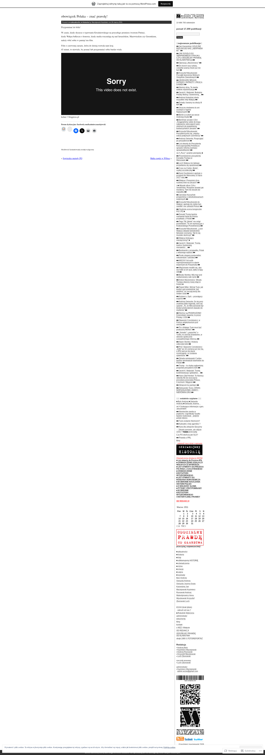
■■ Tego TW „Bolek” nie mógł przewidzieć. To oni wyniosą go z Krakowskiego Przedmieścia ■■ (190, 223)
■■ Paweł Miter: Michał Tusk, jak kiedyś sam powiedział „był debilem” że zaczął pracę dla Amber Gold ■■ (189, 290)
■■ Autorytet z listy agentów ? (188, 424)
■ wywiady (180, 575)
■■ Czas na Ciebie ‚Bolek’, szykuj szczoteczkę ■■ (187, 169)
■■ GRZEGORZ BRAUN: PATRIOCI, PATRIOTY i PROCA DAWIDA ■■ (189, 82)
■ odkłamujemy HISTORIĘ (187, 560)
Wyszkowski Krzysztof (185, 598)
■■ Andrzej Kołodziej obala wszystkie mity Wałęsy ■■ (187, 98)
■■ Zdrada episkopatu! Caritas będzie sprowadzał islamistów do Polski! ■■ (190, 360)
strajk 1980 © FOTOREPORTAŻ (189, 638)
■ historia (85, 22)
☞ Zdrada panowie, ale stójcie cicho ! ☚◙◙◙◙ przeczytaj (189, 431)
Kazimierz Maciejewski (186, 650)
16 (187, 519)
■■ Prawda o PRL (183, 438)
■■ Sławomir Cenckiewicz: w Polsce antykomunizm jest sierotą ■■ (188, 322)
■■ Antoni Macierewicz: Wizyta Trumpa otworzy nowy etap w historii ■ (189, 282)
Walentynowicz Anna (185, 595)
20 (203, 519)
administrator (181, 616)
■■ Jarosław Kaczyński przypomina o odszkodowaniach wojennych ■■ (189, 197)
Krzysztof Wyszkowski (186, 654)
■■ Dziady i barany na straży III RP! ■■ (189, 103)
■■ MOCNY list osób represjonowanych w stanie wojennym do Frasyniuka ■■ (188, 262)
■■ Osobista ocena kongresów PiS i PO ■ (189, 210)
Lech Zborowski (184, 656)
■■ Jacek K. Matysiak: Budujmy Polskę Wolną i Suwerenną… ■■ (189, 93)
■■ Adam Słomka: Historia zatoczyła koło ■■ (187, 343)
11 (196, 516)
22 (183, 521)
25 (196, 521)
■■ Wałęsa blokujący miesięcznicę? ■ (185, 239)
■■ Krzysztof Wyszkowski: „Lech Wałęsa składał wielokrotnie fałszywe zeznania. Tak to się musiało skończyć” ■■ (189, 232)
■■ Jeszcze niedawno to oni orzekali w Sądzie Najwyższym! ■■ (188, 110)
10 (192, 516)
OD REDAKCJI (182, 630)
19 (199, 519)
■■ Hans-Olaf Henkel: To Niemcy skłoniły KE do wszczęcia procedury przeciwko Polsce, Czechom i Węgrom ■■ (190, 379)
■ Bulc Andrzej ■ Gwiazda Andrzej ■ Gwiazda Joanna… (188, 402)
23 (187, 521)
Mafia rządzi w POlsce (160, 158)
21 (180, 521)
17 (192, 519)
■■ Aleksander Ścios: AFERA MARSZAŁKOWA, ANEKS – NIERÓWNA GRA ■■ (188, 390)
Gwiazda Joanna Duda (186, 584)
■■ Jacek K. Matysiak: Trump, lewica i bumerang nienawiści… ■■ (188, 245)
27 (203, 521)
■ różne (179, 566)
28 (180, 523)
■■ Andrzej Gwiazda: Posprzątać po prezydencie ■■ (189, 140)
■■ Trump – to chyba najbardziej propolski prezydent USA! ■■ (189, 367)
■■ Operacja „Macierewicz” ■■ (188, 63)
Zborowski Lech (183, 601)
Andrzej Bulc (182, 648)
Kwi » (183, 526)
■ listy (178, 557)
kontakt (179, 625)
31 (192, 523)
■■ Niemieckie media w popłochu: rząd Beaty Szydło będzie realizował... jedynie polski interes (188, 415)
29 (183, 523)
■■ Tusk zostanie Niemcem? (188, 421)
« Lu (178, 526)
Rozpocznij (165, 4)
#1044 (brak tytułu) (184, 607)
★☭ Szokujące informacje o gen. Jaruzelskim (190, 407)
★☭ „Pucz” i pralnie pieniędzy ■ (189, 153)
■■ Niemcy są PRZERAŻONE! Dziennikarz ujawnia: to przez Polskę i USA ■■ (188, 315)
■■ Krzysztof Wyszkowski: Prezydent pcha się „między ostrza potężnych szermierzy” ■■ (189, 133)
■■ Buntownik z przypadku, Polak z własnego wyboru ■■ (190, 251)
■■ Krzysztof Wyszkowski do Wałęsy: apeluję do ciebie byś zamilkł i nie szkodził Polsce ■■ (189, 204)
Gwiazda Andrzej (183, 581)
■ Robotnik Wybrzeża (185, 613)
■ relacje (180, 569)
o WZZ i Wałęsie (183, 628)
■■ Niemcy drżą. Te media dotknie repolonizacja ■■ (187, 88)
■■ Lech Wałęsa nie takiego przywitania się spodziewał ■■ (188, 164)
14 (180, 519)
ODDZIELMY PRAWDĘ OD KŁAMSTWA (186, 634)
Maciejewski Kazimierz (185, 590)
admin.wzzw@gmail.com (187, 671)
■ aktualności (74, 22)
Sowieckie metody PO (72, 158)
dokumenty (181, 619)
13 (203, 516)
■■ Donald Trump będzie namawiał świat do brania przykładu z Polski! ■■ (187, 216)
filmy (178, 441)
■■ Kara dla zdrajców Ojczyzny (189, 427)
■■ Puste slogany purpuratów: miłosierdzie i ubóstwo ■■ (188, 256)
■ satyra (179, 572)
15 (183, 519)
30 (187, 523)
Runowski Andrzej (183, 592)
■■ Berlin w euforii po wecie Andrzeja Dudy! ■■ (187, 116)
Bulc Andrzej (181, 578)
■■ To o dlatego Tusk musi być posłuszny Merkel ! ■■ (189, 328)
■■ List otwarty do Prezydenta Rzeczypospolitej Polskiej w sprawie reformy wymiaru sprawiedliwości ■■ (188, 147)
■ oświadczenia (182, 563)
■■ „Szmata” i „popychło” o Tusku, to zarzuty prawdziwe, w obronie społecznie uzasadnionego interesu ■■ (189, 335)
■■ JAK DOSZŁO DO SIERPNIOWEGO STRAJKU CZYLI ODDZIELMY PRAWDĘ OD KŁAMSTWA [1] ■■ (188, 56)
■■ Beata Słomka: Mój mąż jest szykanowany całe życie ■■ (189, 276)
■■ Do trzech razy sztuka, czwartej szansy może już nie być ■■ (188, 68)
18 (196, 519)
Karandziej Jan (182, 587)
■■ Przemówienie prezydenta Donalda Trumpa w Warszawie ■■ (188, 158)
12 (199, 516)
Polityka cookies (169, 747)
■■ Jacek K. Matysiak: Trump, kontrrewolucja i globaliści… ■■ (189, 372)
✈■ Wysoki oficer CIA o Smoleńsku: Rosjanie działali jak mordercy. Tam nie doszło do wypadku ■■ (190, 188)
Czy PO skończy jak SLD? (187, 435)
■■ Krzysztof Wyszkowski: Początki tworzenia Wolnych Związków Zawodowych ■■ (188, 75)
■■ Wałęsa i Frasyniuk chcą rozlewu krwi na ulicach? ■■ (188, 181)
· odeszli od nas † (183, 610)
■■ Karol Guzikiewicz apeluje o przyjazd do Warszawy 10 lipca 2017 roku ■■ (189, 175)
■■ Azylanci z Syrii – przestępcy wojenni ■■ (189, 297)
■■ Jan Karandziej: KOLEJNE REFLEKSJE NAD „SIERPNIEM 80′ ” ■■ (189, 48)
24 (192, 521)
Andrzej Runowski (184, 652)
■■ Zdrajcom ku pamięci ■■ (187, 385)
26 (199, 521)
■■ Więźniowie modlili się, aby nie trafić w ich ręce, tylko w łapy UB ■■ (189, 270)
